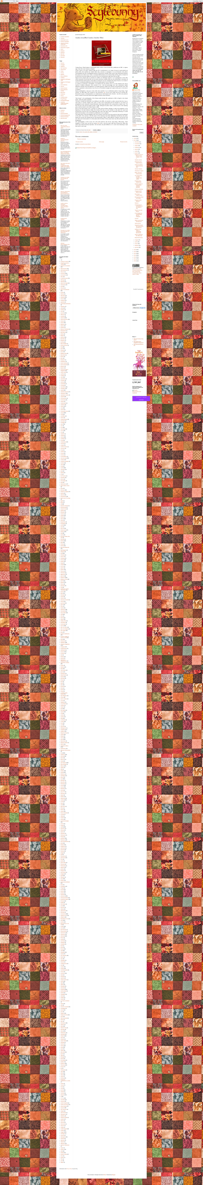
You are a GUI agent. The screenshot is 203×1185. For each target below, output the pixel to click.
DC (61, 474)
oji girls (62, 817)
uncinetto (63, 1099)
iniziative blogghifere (65, 644)
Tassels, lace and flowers (138, 211)
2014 (135, 253)
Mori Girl (62, 54)
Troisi (62, 1088)
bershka (62, 342)
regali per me (63, 915)
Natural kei (63, 798)
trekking (62, 1078)
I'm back (136, 218)
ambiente (63, 297)
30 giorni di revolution (65, 265)
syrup (62, 1049)
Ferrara (62, 544)
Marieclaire (63, 741)
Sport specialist (64, 1018)
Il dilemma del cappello (64, 219)
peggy (62, 852)
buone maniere (64, 363)
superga (62, 1042)
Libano (62, 707)
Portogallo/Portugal (65, 100)
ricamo (62, 922)
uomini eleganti (64, 1103)
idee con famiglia (64, 629)
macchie (62, 726)
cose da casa (63, 458)
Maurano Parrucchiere (65, 750)
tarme (62, 1053)
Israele (62, 665)
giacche (62, 576)
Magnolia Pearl (64, 733)
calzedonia (63, 378)
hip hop (62, 617)
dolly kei (62, 494)
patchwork (63, 848)
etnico (62, 518)
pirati (62, 875)
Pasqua (62, 844)
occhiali (62, 814)
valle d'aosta (63, 1112)
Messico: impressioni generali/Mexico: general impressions (65, 192)
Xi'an (62, 1156)
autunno (62, 317)
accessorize (63, 275)
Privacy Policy (69, 1168)
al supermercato (64, 278)
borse (62, 351)
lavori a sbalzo (64, 698)
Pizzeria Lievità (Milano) (138, 201)
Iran (61, 655)
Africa (62, 276)
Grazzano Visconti (65, 599)
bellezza (62, 337)
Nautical (136, 203)
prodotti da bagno (64, 899)
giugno (136, 153)
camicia (62, 382)
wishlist (62, 1152)
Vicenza (62, 1135)
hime (62, 616)
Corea (62, 453)
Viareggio (63, 1133)
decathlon (63, 477)
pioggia (62, 873)
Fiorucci (62, 556)
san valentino (63, 955)
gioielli (62, 582)
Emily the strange (64, 505)
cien (61, 425)
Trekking (62, 77)
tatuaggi (62, 1057)
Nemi (62, 803)
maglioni (62, 731)
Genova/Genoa (64, 84)
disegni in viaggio (64, 491)
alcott (62, 286)
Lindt (62, 713)
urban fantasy (64, 1106)
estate (62, 515)
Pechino (62, 851)
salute (62, 953)
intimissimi (63, 650)
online (62, 819)
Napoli (62, 795)
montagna (63, 775)
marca (62, 737)
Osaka (62, 825)
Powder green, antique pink (138, 181)
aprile (136, 241)
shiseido (62, 987)
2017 (135, 140)
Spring (62, 1019)
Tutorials (62, 38)
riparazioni (63, 932)
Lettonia (62, 705)
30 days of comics (64, 261)
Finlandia (63, 555)
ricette (62, 926)
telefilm (62, 1061)
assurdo (62, 313)
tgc (61, 1068)
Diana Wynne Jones (65, 485)
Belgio (62, 335)
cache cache (63, 372)
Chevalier (63, 420)
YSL (61, 1159)
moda (62, 772)
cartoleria (63, 404)
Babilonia (63, 324)
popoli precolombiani (65, 882)
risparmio (63, 934)
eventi (62, 525)
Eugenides (63, 522)
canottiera (63, 388)
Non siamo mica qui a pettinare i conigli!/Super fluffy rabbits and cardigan (65, 165)
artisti (62, 308)
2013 (135, 255)
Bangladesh (63, 330)
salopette (63, 952)
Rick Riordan (63, 929)
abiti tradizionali (64, 270)
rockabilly (63, 944)
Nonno (62, 809)
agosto (136, 149)
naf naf (62, 790)
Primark (62, 894)
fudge (62, 563)
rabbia (62, 909)
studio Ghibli (63, 1040)
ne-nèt (62, 801)
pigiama (62, 867)
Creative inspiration (65, 36)
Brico (62, 358)
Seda (62, 975)
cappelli (62, 396)
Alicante (62, 288)
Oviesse (62, 830)
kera (62, 681)
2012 (135, 257)
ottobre (136, 145)
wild (61, 1151)
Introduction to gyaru (65, 47)
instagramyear (64, 648)
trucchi (62, 1090)
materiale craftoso (64, 745)
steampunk (63, 1023)
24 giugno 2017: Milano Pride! (138, 192)
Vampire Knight (64, 1117)
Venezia (62, 63)
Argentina (63, 306)
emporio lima (63, 509)
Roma (62, 947)
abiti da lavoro (64, 268)
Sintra (62, 996)
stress (62, 1037)
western (62, 1149)
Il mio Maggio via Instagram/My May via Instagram (138, 215)
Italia (62, 668)
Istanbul (62, 74)
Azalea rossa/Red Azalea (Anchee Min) (139, 166)
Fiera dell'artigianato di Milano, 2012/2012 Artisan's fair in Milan (65, 152)
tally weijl (63, 1052)
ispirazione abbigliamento (64, 660)
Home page (101, 141)
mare (62, 739)
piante (62, 861)
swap (62, 1047)
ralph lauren (63, 910)
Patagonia (63, 846)
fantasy (62, 531)
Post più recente (79, 141)
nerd (62, 804)
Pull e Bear (63, 904)
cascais (62, 409)
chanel (62, 417)
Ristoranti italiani (64, 113)
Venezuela (63, 1124)
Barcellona (63, 332)
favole (62, 534)
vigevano (63, 1140)
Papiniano (63, 840)
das (61, 471)
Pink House (63, 872)
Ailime (104, 1174)
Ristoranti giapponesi (65, 115)
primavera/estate (64, 897)
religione (62, 917)
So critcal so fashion (65, 1000)
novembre (137, 143)
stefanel (62, 1024)
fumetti (62, 564)
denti (62, 482)
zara (62, 1160)
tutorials (62, 1094)
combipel (63, 438)
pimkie (62, 869)
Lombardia (63, 719)
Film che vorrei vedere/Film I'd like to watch (65, 127)
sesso (62, 981)
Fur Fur (62, 566)
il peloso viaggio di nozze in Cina (65, 637)
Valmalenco (63, 1114)
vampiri (62, 1119)
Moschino (63, 782)
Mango (62, 736)
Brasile (62, 356)
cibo (61, 424)
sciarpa (62, 968)
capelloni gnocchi (64, 391)
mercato (62, 756)
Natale (62, 796)
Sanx (62, 958)
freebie (62, 561)
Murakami (63, 783)
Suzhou (62, 1044)
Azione (62, 322)
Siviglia (62, 997)
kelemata (63, 678)
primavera (63, 896)
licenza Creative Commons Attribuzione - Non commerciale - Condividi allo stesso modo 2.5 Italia (137, 271)
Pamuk (62, 836)
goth (62, 593)
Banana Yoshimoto (65, 329)
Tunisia (62, 1091)
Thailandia (63, 1070)
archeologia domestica (65, 303)
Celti (62, 414)
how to (62, 625)
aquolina (62, 302)
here (98, 123)
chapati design (64, 419)
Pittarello (62, 877)
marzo (136, 243)
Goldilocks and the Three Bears (65, 589)
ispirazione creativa (65, 662)
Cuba (62, 466)
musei (62, 785)
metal (62, 761)
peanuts (62, 849)
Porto (62, 884)
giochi (62, 580)
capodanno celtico (65, 395)
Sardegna (63, 960)
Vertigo (62, 1127)
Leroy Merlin (63, 703)
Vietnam (62, 1138)
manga (62, 734)
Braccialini (63, 355)
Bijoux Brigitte (64, 343)
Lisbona (62, 716)
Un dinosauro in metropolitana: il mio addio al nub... (139, 206)
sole (61, 1005)
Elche (62, 502)
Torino (62, 1076)
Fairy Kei (62, 57)
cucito (62, 467)
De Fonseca (63, 475)
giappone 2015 (64, 579)
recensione (63, 913)
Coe (61, 432)
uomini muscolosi (64, 1104)
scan (62, 965)
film (61, 553)
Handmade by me (64, 40)
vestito (62, 1130)
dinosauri (63, 490)
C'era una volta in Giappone (64, 370)
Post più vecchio (123, 141)
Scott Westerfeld (64, 970)
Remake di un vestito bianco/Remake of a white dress (65, 231)
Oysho (62, 831)
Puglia (62, 902)
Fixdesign (63, 558)
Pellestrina (63, 856)
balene (62, 325)
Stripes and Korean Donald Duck (139, 221)
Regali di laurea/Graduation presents (65, 139)
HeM (62, 614)
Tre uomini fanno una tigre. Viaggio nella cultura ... (138, 177)
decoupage (63, 480)
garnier (62, 567)
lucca (62, 723)
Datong (62, 472)
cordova (62, 451)
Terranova (63, 1065)
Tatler (62, 1055)
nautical (62, 800)
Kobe (62, 688)
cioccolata (63, 429)
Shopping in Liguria (139, 170)
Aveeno (62, 321)
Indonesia (63, 641)
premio (62, 891)
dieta (62, 488)
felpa (62, 542)
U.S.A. (62, 1098)
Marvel (62, 744)
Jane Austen (63, 670)
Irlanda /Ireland (64, 88)
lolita (62, 718)
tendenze (63, 1063)
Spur (62, 1021)
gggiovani (63, 574)
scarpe (62, 966)
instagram (63, 646)
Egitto (62, 500)
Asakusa (62, 309)
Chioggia (63, 64)
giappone (63, 577)
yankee (62, 1157)
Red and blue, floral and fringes (139, 198)
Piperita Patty (137, 90)
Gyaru (62, 49)
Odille (62, 816)
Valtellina (63, 66)
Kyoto (62, 689)
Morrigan (63, 780)
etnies (62, 520)
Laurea (62, 697)
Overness (63, 828)
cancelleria (63, 387)
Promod (62, 901)
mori (62, 778)
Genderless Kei (64, 46)
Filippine (62, 551)
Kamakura (63, 673)
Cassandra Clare (64, 411)
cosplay (62, 459)
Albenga (62, 280)
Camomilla (63, 383)
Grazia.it (62, 598)
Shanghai (63, 986)
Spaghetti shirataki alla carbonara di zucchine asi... (139, 226)
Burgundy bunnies (139, 237)
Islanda (62, 658)
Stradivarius (63, 1032)
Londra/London (64, 97)
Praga (62, 888)
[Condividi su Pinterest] (100, 130)
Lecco (62, 700)
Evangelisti (63, 523)
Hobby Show (63, 620)
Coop (62, 450)
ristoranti (62, 936)
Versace (62, 1125)
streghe (62, 1035)
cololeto (62, 435)
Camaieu (63, 380)
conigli (62, 445)
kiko (61, 684)
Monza (62, 777)
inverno (62, 651)
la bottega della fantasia (64, 693)
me (61, 753)
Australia (62, 316)
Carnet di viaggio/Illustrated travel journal (64, 103)
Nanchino (63, 793)
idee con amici (64, 627)
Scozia (62, 971)
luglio (136, 151)
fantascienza (63, 530)
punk (62, 905)
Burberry (62, 366)
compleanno (63, 442)
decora (62, 479)
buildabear (63, 361)
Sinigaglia (63, 994)
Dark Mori (63, 55)
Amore (62, 298)
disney (62, 493)
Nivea (62, 808)
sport (62, 1016)
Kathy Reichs (63, 675)
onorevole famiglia (65, 821)
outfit (62, 827)
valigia (62, 1111)
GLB (62, 587)
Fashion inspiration (65, 41)
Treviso (62, 72)
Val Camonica (64, 68)
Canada (62, 385)
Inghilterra (63, 642)
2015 (135, 251)
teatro (62, 1058)
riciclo (62, 928)
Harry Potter (63, 612)
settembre (137, 147)
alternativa (63, 295)
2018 (135, 138)
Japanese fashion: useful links (65, 44)
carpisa (62, 401)
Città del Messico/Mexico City (65, 244)
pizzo (62, 878)
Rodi (62, 945)
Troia (62, 1086)
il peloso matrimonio (65, 633)
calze (62, 377)
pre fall (62, 889)
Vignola (62, 1141)
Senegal (62, 976)
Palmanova (63, 835)
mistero (62, 770)
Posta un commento (81, 139)
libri (61, 708)
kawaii (62, 676)
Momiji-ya (63, 774)
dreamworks (63, 496)
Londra (62, 721)
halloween (63, 609)
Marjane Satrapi (64, 742)
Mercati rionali (64, 118)
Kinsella (62, 686)
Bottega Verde (64, 353)
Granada (62, 595)
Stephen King (64, 1027)
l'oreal (62, 691)
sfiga (62, 983)
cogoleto (62, 433)
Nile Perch (63, 806)
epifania (62, 510)
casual (62, 412)
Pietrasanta (63, 865)
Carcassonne (63, 398)
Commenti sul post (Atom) (85, 144)
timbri (62, 1073)
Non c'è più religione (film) (138, 195)
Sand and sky (138, 223)
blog (62, 347)
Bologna (62, 350)
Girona (62, 95)
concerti (62, 443)
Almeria (62, 294)
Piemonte (63, 864)
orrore (62, 823)
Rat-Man (62, 912)
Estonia (62, 517)
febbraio (137, 245)
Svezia (62, 1045)
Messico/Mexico (64, 76)
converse (63, 448)
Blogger (113, 1174)
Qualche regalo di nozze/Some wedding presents (138, 185)
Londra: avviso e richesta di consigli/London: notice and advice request (64, 206)
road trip (62, 940)
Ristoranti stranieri (65, 116)
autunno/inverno (64, 319)
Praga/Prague (64, 98)
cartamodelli (63, 403)
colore (62, 437)
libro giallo (63, 710)
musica (62, 787)
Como (62, 440)
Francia (62, 559)
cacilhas (62, 374)
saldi (62, 950)
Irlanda (62, 656)
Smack (62, 999)
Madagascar (63, 728)
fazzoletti (62, 539)
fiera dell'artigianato (65, 547)
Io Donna (63, 653)
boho (62, 348)
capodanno (63, 393)
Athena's (62, 314)
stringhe (62, 1039)
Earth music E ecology (65, 498)
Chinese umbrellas (139, 189)
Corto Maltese (64, 456)
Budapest (63, 359)
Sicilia (62, 992)
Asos (62, 311)
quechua (62, 907)
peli (61, 854)
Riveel (62, 937)
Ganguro (62, 50)
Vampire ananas (138, 159)
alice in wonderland (65, 289)
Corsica (62, 454)
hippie (62, 619)
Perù (62, 859)
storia (62, 1031)
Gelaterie (63, 110)
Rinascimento (64, 931)
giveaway (63, 585)
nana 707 (63, 791)
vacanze (62, 1107)
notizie (62, 811)
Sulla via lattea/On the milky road (139, 235)
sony (62, 1011)
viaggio (62, 1132)
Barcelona (63, 92)
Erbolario (63, 512)
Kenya (62, 680)
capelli (62, 390)
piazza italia (63, 862)
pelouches (63, 857)
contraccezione (64, 446)
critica (62, 464)
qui (104, 92)
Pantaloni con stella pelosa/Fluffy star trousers (65, 178)
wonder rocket (64, 1154)
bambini (62, 327)
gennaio (137, 247)
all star (62, 292)
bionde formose (64, 345)
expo (62, 526)
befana (62, 334)
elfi (61, 504)
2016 (135, 249)
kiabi (62, 683)
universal (63, 1101)
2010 (135, 260)
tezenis (62, 1066)
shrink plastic (63, 991)
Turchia (62, 1093)
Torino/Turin (63, 69)
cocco (62, 430)
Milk (61, 769)
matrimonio (63, 748)
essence (62, 513)
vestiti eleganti (64, 1128)
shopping (63, 989)
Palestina (63, 833)
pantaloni (63, 838)
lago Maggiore (64, 695)
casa (62, 408)
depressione (63, 484)
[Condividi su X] (97, 130)
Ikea (61, 632)
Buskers (62, 368)
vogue (62, 1147)
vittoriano (63, 1143)
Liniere (62, 715)
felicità (62, 540)
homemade (63, 624)
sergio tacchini (64, 979)
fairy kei (62, 528)
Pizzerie (62, 111)
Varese (62, 1120)
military (62, 767)
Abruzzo (62, 271)
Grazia (62, 596)
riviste (62, 939)
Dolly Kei (63, 52)
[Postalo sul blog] (95, 130)
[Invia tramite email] (94, 130)
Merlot (62, 757)
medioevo (63, 754)
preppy (62, 892)
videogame (63, 1137)
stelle (62, 1026)
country (62, 463)
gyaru (62, 604)
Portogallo (63, 886)
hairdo (62, 607)
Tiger (62, 1071)
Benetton (63, 338)
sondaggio (63, 1008)
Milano (62, 766)
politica (62, 880)
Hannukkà (63, 611)
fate (61, 533)
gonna (62, 591)
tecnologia (63, 1060)
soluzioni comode (64, 1006)
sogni (62, 1003)
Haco (62, 606)
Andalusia (63, 94)
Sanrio (62, 957)
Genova (62, 571)
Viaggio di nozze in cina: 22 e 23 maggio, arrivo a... (139, 156)
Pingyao (62, 870)
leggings (62, 702)
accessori (63, 273)
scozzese (63, 973)
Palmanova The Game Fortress (138, 162)
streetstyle (63, 1034)
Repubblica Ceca (64, 918)
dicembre (137, 141)
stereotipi (63, 1029)
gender (62, 569)
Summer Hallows (138, 168)
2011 (135, 259)
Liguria (62, 711)
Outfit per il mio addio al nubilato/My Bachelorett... (138, 231)
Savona (62, 86)
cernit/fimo (63, 416)
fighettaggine (63, 550)
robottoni (62, 942)
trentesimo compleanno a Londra (65, 1080)
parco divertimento (65, 841)
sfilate (62, 984)
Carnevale (63, 399)
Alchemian (63, 284)
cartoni (62, 406)
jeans (62, 671)
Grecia (62, 601)
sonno (62, 1010)
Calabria (62, 375)
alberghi (62, 281)
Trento (62, 71)
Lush (62, 724)
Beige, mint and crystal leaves (138, 173)
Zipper (62, 1162)
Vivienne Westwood (65, 1145)
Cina (62, 427)
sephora (62, 978)
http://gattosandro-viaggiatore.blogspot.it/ (138, 342)
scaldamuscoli (64, 963)
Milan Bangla (63, 764)
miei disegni (63, 762)
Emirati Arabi (63, 507)
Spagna (62, 1013)
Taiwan (62, 1050)
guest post (63, 603)
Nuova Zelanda (64, 812)
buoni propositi (64, 364)
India (62, 639)
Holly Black (63, 622)
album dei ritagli (64, 283)
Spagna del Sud (64, 1014)
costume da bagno (65, 461)
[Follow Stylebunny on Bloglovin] (139, 308)
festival (62, 545)
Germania (63, 572)
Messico (62, 759)
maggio (136, 240)
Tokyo (62, 1074)
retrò (62, 920)
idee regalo (63, 630)
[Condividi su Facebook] (98, 130)
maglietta (63, 729)
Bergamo (63, 340)
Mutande (62, 788)
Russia (62, 949)
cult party (63, 469)
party (62, 843)
